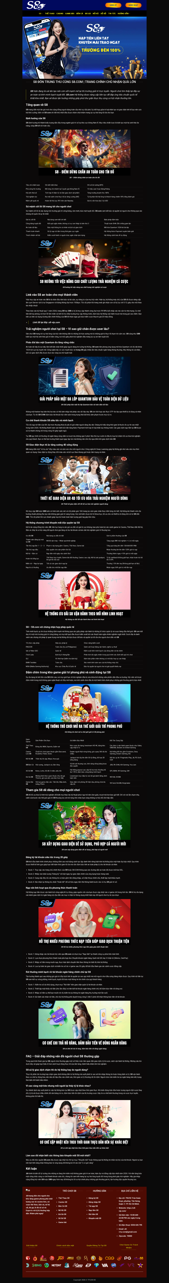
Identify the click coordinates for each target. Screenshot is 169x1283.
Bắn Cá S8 (62, 1206)
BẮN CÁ (79, 13)
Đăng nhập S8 (94, 1202)
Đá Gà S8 (62, 1214)
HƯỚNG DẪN (123, 13)
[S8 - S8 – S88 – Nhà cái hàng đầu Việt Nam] (37, 5)
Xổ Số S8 (62, 1218)
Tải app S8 (93, 1206)
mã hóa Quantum (122, 347)
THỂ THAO (49, 13)
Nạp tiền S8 (93, 1210)
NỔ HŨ (96, 13)
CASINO (59, 13)
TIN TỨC (112, 13)
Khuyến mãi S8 (95, 1218)
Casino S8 (62, 1202)
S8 (40, 13)
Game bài (62, 1222)
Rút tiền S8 (93, 1214)
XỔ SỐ (103, 13)
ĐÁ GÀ (88, 13)
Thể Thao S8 (63, 1198)
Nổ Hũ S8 (62, 1210)
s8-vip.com (54, 322)
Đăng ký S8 (93, 1198)
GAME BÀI (69, 13)
